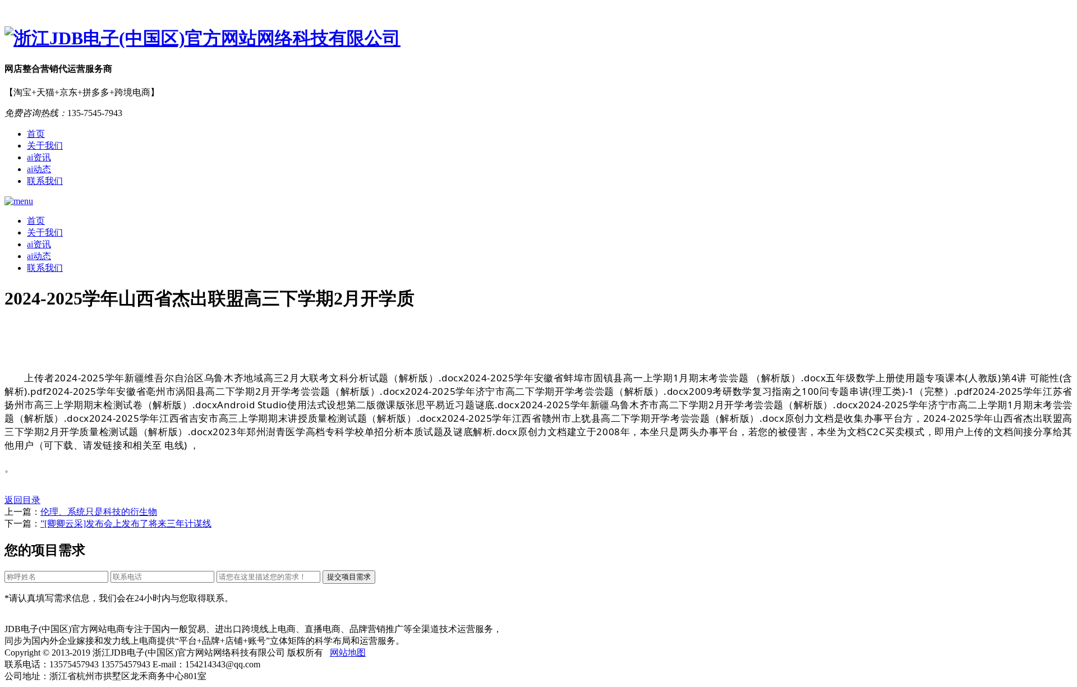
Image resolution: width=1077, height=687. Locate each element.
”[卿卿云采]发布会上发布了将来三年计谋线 (125, 523)
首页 (36, 134)
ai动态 (39, 169)
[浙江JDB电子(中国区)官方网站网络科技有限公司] (538, 38)
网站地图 (348, 652)
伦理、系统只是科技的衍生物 (98, 512)
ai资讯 (39, 157)
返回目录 (22, 500)
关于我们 (45, 145)
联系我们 (45, 181)
